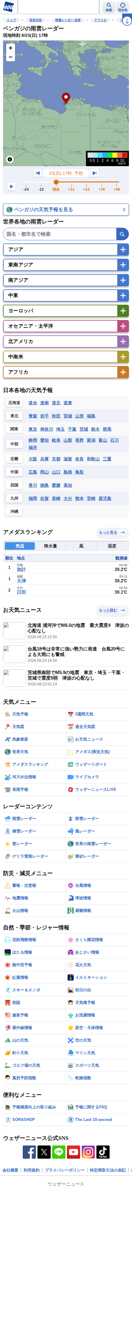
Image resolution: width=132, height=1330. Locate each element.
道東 (68, 403)
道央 (33, 403)
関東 (14, 429)
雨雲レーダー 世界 (68, 20)
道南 (44, 403)
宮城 (68, 416)
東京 (33, 429)
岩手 (44, 416)
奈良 (79, 459)
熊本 (79, 498)
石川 (114, 440)
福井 (33, 447)
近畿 (14, 458)
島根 (68, 472)
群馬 (107, 429)
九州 (14, 498)
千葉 (72, 429)
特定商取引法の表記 (108, 1170)
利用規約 (32, 1170)
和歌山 (93, 459)
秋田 (56, 416)
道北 (56, 403)
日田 (21, 592)
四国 (14, 485)
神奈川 (46, 429)
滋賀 (68, 459)
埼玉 (60, 429)
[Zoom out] (10, 56)
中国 (14, 472)
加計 (21, 569)
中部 (14, 444)
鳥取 (79, 472)
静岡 (33, 440)
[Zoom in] (10, 48)
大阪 (33, 459)
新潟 (91, 440)
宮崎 (91, 498)
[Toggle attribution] (10, 159)
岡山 (44, 472)
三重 (107, 459)
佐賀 (44, 498)
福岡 (33, 498)
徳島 (44, 485)
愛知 (44, 440)
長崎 (56, 498)
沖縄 (14, 511)
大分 (68, 498)
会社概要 (10, 1170)
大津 (21, 580)
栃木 (95, 429)
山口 (56, 472)
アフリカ (100, 20)
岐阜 (56, 440)
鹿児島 (105, 498)
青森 (33, 416)
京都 (56, 459)
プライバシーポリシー (65, 1170)
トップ (11, 20)
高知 (68, 485)
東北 (14, 415)
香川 (33, 485)
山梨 (68, 440)
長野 (79, 440)
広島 (33, 472)
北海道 (14, 402)
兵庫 (44, 459)
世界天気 (35, 20)
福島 (91, 416)
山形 (79, 416)
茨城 (84, 429)
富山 (103, 440)
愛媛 (56, 485)
